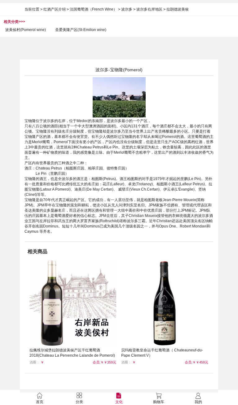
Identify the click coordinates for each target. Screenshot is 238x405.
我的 (198, 402)
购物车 (158, 402)
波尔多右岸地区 (149, 9)
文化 (119, 402)
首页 (39, 402)
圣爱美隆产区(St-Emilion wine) (80, 30)
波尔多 (126, 9)
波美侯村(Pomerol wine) (25, 30)
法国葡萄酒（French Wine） (93, 9)
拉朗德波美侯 (177, 9)
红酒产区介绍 (54, 9)
